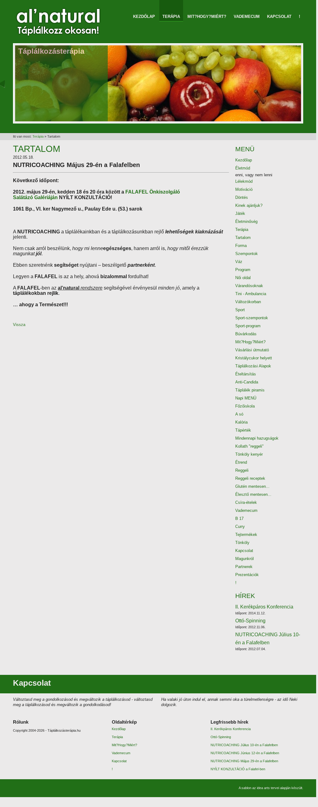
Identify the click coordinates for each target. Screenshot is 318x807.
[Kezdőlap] (59, 33)
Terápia (38, 136)
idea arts (263, 788)
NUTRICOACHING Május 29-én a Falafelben (244, 761)
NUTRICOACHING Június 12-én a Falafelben (245, 753)
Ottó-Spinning (250, 623)
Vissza (19, 324)
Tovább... (286, 681)
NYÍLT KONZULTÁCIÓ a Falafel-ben (238, 769)
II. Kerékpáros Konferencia (264, 609)
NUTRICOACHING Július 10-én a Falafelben (267, 641)
